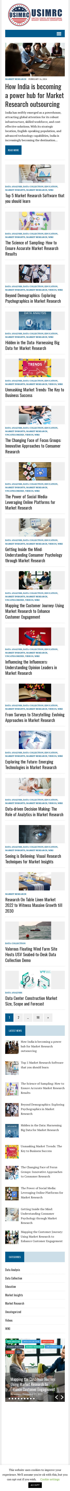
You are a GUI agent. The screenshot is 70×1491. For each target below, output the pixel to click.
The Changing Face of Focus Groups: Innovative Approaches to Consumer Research (33, 445)
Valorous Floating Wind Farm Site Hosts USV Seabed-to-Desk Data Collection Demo (31, 954)
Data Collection (33, 186)
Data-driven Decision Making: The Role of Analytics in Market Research (34, 811)
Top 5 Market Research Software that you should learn (34, 198)
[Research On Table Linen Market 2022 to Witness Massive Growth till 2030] (35, 888)
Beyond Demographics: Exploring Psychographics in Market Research (33, 298)
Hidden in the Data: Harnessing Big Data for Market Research (32, 345)
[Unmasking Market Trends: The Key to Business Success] (35, 375)
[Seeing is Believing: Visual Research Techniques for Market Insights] (35, 841)
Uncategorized (14, 434)
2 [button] (12, 1398)
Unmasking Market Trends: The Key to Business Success (34, 392)
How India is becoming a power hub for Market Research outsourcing (34, 95)
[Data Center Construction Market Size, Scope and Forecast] (35, 987)
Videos (52, 289)
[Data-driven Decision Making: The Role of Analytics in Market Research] (35, 794)
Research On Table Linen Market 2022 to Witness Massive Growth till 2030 (33, 905)
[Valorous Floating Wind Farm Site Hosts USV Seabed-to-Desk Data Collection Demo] (35, 937)
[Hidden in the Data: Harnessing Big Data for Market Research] (35, 327)
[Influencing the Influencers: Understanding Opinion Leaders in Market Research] (35, 643)
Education (51, 186)
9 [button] (34, 1398)
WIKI (50, 190)
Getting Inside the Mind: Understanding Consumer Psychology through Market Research (33, 555)
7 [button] (28, 1398)
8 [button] (31, 1398)
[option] (35, 1370)
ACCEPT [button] (35, 1485)
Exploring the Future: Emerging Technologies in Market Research (31, 764)
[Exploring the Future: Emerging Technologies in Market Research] (35, 747)
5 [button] (21, 1398)
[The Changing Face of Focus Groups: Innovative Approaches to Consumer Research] (35, 422)
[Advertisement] (35, 1432)
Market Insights (15, 190)
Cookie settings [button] (50, 1479)
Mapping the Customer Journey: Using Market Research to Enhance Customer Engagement (34, 611)
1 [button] (9, 1398)
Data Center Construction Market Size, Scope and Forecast (31, 1001)
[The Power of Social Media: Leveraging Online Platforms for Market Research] (35, 478)
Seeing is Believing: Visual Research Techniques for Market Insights (33, 859)
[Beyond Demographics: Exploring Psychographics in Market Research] (35, 280)
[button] (56, 1397)
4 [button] (18, 1398)
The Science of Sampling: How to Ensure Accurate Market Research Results (31, 248)
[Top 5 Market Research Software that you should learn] (35, 180)
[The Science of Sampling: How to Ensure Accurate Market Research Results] (35, 228)
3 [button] (15, 1398)
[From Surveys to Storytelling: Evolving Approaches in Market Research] (35, 700)
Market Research (15, 79)
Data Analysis (13, 186)
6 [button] (25, 1398)
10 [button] (37, 1398)
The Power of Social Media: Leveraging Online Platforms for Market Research (30, 502)
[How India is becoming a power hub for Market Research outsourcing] (35, 74)
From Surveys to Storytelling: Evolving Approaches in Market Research (34, 717)
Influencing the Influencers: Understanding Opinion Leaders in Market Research (31, 667)
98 (38, 1017)
